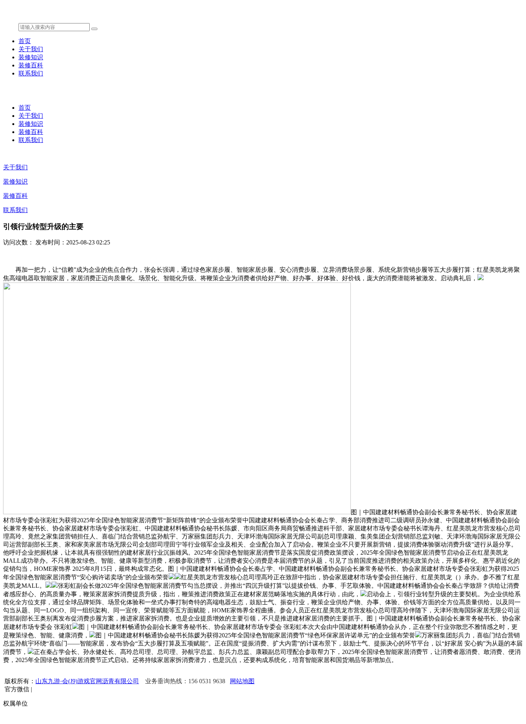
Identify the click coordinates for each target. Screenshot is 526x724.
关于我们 (30, 49)
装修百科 (30, 65)
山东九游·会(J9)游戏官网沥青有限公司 (87, 681)
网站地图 (242, 681)
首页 (24, 41)
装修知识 (30, 57)
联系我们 (30, 73)
